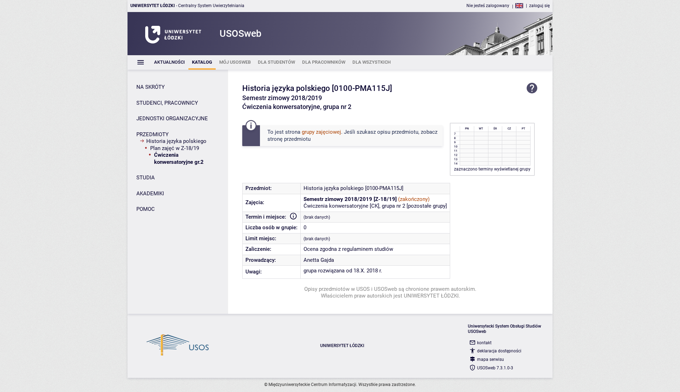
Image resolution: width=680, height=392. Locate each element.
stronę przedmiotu (289, 139)
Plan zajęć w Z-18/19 (174, 148)
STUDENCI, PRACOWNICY (167, 103)
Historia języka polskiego (176, 141)
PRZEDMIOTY (152, 134)
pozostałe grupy (427, 206)
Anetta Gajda (319, 260)
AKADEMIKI (150, 193)
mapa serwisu (490, 359)
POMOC (145, 209)
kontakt (484, 342)
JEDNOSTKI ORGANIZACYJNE (172, 118)
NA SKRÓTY (150, 87)
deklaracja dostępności (499, 350)
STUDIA (145, 177)
